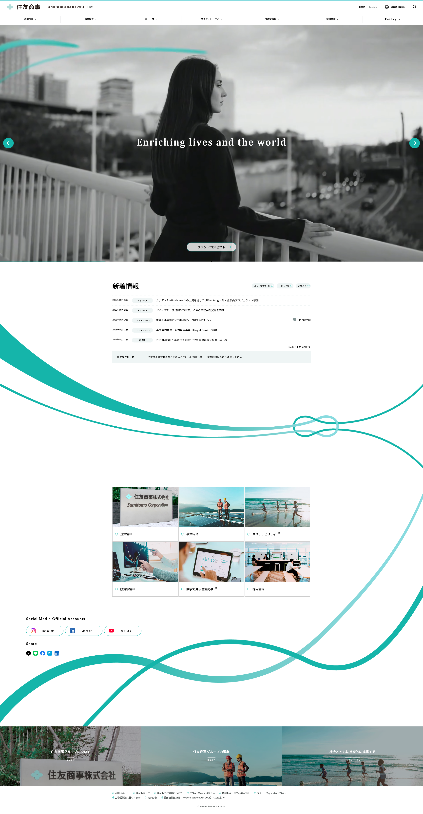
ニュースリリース (262, 285)
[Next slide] (414, 143)
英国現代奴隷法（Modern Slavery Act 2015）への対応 (193, 797)
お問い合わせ (122, 793)
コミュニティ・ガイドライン (272, 793)
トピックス (284, 285)
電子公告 (152, 797)
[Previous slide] (8, 143)
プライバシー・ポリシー (202, 793)
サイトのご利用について (169, 793)
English (373, 6)
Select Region (398, 6)
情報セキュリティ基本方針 (236, 793)
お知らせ (302, 285)
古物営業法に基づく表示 (127, 797)
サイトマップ (143, 793)
